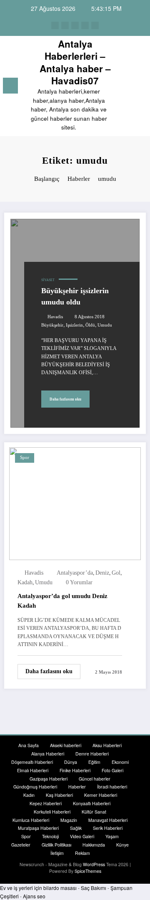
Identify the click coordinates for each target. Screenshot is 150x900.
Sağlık (76, 828)
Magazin (68, 820)
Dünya (70, 762)
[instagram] (85, 25)
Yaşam (112, 836)
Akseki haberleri (65, 745)
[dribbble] (75, 25)
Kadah (25, 582)
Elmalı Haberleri (32, 770)
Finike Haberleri (75, 770)
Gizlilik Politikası (56, 845)
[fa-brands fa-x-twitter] (65, 25)
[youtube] (95, 25)
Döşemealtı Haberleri (32, 762)
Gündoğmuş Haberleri (35, 786)
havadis (55, 316)
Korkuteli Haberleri (52, 812)
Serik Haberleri (107, 828)
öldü (90, 325)
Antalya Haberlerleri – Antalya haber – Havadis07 (75, 62)
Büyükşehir (52, 325)
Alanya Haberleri (47, 753)
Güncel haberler (94, 779)
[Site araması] (125, 87)
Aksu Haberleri (107, 745)
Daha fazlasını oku (65, 399)
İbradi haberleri (112, 786)
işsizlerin (74, 325)
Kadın (29, 795)
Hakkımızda (93, 845)
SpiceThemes (88, 871)
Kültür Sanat (94, 812)
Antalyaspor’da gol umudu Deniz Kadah (63, 601)
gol (116, 573)
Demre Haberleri (92, 753)
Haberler (77, 786)
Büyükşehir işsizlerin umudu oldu (75, 296)
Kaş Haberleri (59, 795)
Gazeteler (20, 845)
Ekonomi (120, 762)
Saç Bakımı (93, 887)
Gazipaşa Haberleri (49, 779)
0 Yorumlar (79, 582)
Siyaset (48, 280)
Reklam (82, 853)
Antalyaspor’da (75, 573)
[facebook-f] (55, 25)
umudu (105, 325)
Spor (24, 457)
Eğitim (94, 762)
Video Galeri (82, 836)
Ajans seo (34, 896)
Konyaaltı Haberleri (91, 803)
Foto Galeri (112, 770)
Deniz (102, 573)
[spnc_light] (139, 88)
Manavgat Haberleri (108, 820)
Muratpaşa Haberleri (38, 828)
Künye (122, 845)
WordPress (94, 864)
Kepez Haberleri (46, 803)
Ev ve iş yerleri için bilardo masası (38, 887)
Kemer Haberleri (100, 795)
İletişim (57, 853)
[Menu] (10, 86)
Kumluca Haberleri (30, 820)
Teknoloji (50, 836)
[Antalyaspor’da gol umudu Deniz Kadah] (75, 503)
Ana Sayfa (28, 745)
